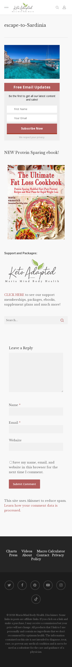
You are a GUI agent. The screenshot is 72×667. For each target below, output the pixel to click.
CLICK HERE (14, 295)
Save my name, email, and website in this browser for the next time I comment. (33, 467)
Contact (43, 555)
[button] (6, 7)
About (27, 555)
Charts (11, 551)
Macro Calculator (51, 551)
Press (13, 555)
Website (15, 440)
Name (14, 405)
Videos (26, 551)
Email (14, 422)
